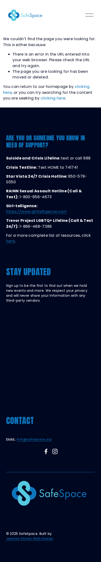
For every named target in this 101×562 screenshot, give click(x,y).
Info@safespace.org (34, 439)
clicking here (53, 98)
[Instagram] (55, 451)
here (10, 241)
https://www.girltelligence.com (36, 211)
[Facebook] (46, 451)
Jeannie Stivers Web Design (29, 538)
